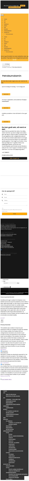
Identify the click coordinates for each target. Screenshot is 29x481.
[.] (1, 249)
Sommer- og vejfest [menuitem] (14, 442)
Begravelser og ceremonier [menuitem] (16, 451)
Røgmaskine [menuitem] (9, 427)
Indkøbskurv (7, 287)
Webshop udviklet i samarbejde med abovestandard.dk (17, 293)
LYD (5, 20)
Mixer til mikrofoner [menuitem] (11, 394)
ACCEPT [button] (3, 318)
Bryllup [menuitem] (10, 434)
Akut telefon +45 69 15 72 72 (6, 235)
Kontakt (22, 5)
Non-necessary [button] (5, 363)
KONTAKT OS (6, 32)
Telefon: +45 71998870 (5, 245)
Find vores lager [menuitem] (10, 466)
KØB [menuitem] (4, 417)
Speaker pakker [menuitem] (13, 424)
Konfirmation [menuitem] (12, 439)
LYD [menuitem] (4, 392)
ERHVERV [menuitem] (5, 419)
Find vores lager (9, 34)
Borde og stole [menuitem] (10, 412)
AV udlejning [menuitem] (9, 421)
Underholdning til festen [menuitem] (12, 414)
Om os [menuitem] (7, 467)
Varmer (9, 67)
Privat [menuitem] (7, 432)
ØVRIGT (5, 25)
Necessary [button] (3, 349)
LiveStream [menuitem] (12, 444)
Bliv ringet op (14, 158)
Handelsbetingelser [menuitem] (11, 472)
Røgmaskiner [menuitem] (9, 402)
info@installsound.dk (7, 155)
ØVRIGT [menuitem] (5, 409)
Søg (4, 281)
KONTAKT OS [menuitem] (6, 464)
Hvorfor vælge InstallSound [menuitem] (16, 469)
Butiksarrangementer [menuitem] (14, 457)
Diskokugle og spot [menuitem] (11, 401)
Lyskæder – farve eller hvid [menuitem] (13, 399)
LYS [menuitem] (4, 397)
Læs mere (6, 94)
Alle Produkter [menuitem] (9, 416)
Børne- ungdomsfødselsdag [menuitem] (16, 436)
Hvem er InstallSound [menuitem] (14, 471)
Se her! (14, 59)
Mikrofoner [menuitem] (9, 426)
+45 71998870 (5, 152)
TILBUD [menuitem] (5, 391)
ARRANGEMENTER (7, 30)
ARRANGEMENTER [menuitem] (8, 431)
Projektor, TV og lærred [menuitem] (15, 422)
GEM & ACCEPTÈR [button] (5, 376)
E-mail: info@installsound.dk (7, 246)
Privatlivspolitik (21, 292)
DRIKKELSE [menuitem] (6, 406)
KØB (5, 27)
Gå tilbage (7, 64)
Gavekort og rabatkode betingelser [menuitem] (18, 474)
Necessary (5, 351)
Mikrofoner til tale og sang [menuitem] (13, 396)
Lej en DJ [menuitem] (11, 441)
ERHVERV (6, 29)
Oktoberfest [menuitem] (12, 447)
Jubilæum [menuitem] (11, 459)
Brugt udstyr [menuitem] (9, 479)
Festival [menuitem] (11, 437)
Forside (4, 67)
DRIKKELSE (6, 24)
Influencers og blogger (6, 254)
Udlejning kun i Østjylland (14, 7)
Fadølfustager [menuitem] (9, 407)
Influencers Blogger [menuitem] (14, 477)
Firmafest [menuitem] (11, 454)
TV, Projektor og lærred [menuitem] (12, 411)
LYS (4, 22)
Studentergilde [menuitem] (12, 449)
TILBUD (5, 19)
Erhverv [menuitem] (8, 452)
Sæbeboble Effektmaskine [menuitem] (13, 404)
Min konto (5, 279)
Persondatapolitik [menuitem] (13, 476)
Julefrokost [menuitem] (12, 446)
